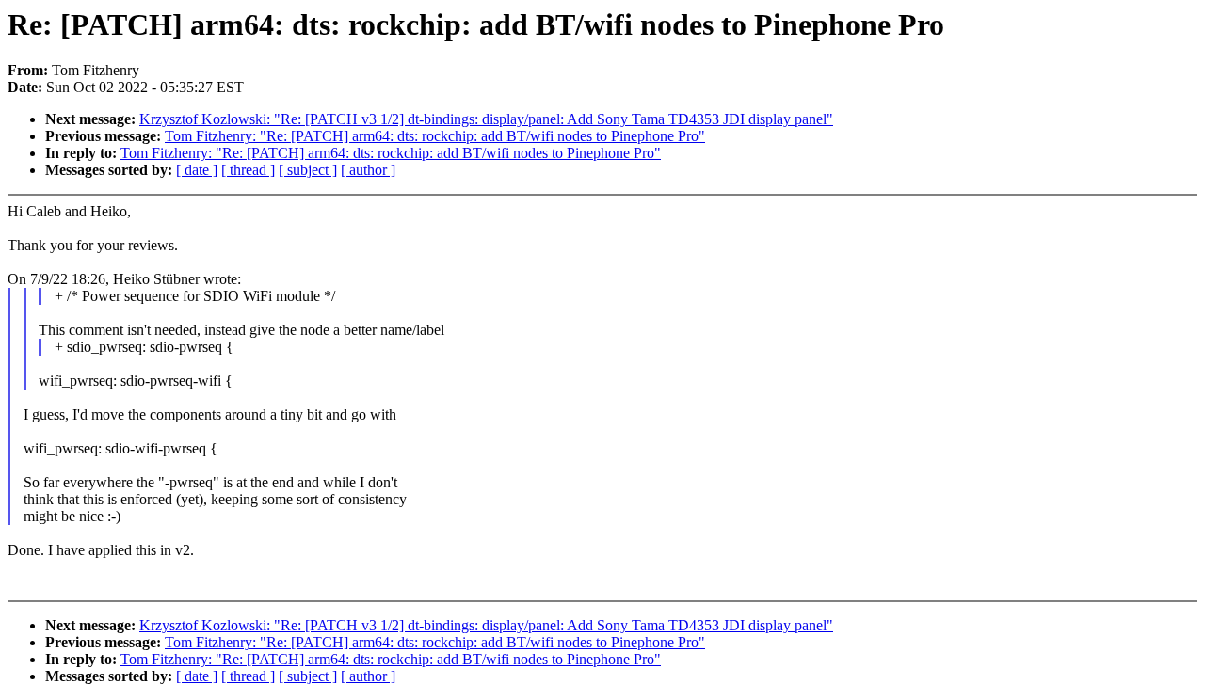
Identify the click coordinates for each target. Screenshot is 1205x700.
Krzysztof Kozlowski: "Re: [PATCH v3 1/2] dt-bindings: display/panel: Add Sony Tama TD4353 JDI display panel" (486, 119)
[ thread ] (248, 170)
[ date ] (196, 170)
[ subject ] (308, 170)
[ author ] (368, 170)
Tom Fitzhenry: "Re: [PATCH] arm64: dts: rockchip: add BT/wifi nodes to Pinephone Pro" (435, 136)
